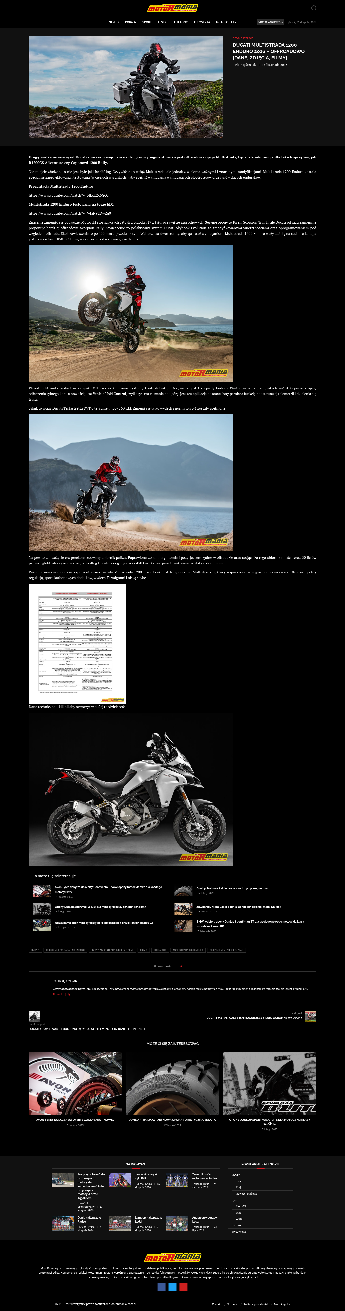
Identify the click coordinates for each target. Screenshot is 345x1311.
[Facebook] (162, 1287)
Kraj (238, 1187)
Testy (162, 22)
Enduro (236, 1225)
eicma (143, 950)
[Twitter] (172, 1287)
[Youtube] (183, 1287)
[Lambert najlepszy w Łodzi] (120, 1223)
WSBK (240, 1219)
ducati (35, 950)
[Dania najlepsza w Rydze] (63, 1223)
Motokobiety (226, 22)
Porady (130, 22)
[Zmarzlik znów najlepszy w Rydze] (177, 1180)
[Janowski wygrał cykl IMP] (120, 1180)
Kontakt (216, 1304)
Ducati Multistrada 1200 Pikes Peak (112, 950)
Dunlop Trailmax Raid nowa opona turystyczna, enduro (232, 888)
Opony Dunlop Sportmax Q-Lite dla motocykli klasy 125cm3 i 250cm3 (100, 906)
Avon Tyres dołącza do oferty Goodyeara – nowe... (75, 1119)
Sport (147, 22)
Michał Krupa (144, 1184)
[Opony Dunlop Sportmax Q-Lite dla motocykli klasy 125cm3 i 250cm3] (42, 909)
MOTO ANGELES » (270, 22)
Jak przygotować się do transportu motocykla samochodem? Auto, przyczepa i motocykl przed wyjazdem (91, 1186)
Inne (238, 1212)
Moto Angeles (282, 1304)
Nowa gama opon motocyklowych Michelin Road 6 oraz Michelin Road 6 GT (104, 922)
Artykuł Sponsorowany (86, 1205)
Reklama (232, 1304)
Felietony (180, 22)
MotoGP (241, 1206)
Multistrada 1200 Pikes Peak (226, 950)
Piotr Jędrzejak (245, 64)
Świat (239, 1181)
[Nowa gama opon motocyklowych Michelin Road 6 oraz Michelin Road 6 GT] (42, 925)
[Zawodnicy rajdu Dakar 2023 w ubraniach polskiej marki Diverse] (183, 909)
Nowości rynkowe (246, 1193)
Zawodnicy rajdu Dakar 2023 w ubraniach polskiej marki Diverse (238, 906)
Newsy (114, 22)
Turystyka (202, 22)
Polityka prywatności (256, 1304)
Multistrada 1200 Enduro (188, 950)
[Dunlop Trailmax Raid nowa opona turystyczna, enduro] (183, 890)
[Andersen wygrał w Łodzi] (177, 1223)
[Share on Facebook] (186, 966)
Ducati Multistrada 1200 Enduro (65, 950)
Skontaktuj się (61, 994)
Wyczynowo (239, 1231)
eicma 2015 (160, 950)
